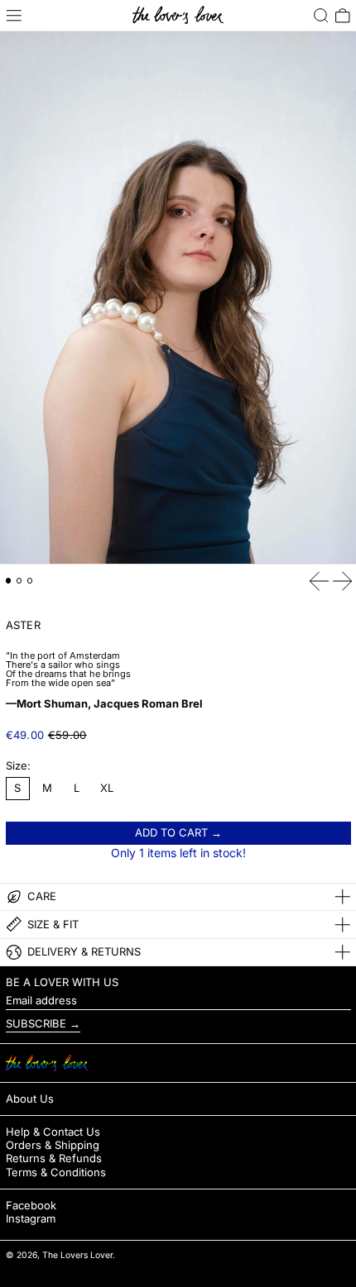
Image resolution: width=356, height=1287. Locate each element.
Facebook (31, 1205)
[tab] (9, 581)
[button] (321, 15)
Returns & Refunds (54, 1158)
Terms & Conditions (56, 1172)
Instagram (30, 1218)
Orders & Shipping (52, 1144)
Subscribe (36, 1023)
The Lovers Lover (77, 1255)
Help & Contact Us (53, 1131)
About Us (30, 1098)
